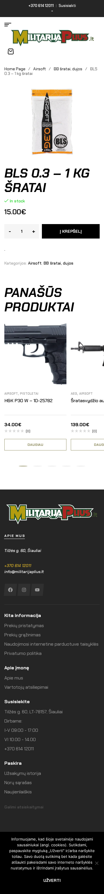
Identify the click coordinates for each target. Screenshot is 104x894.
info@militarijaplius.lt (24, 571)
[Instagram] (23, 590)
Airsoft (39, 68)
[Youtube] (37, 590)
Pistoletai (29, 393)
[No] (97, 863)
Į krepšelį (71, 231)
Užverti (52, 880)
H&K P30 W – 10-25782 (28, 401)
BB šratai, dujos (68, 68)
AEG (74, 393)
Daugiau (35, 444)
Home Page (14, 68)
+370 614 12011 (17, 565)
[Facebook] (10, 590)
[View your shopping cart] (10, 51)
